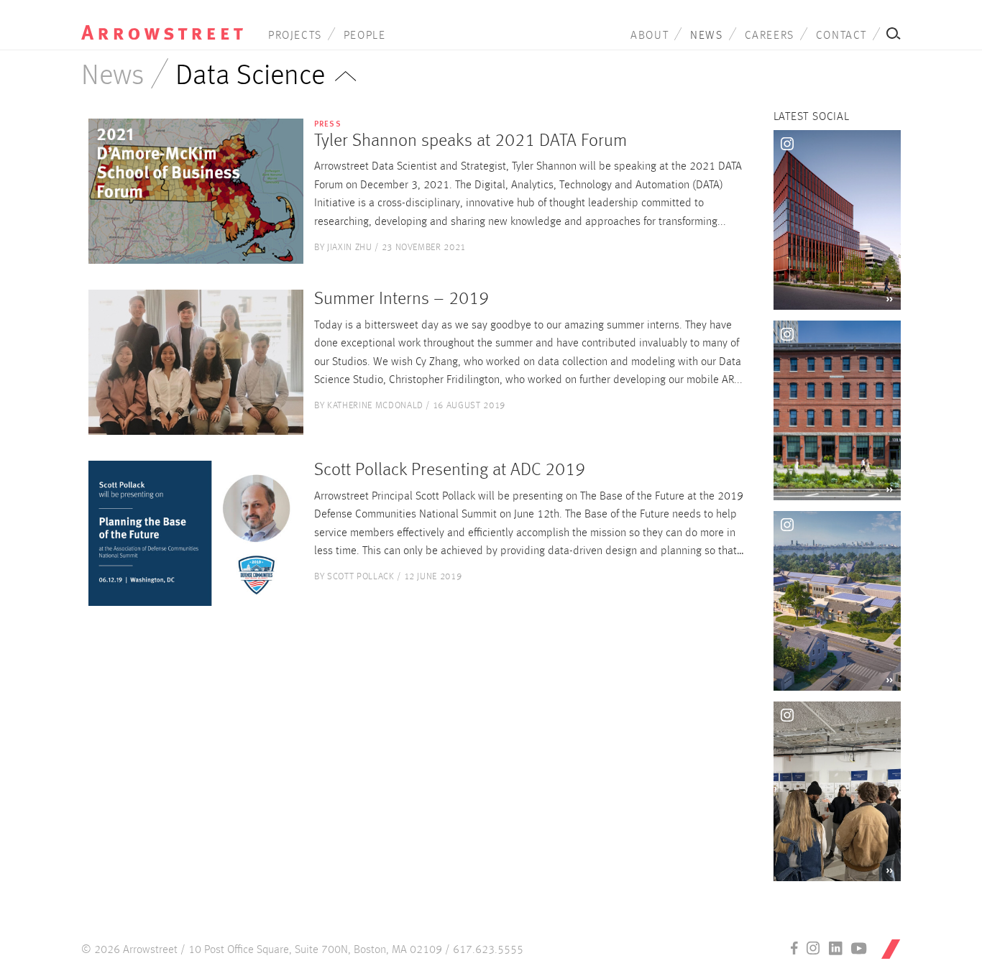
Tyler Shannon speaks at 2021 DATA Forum (470, 141)
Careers (769, 36)
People (365, 36)
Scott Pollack (360, 576)
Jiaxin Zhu (349, 247)
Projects (295, 36)
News (706, 36)
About (649, 36)
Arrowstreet (162, 22)
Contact (841, 36)
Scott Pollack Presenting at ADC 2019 (449, 470)
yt (859, 948)
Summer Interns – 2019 (401, 299)
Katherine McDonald (375, 405)
